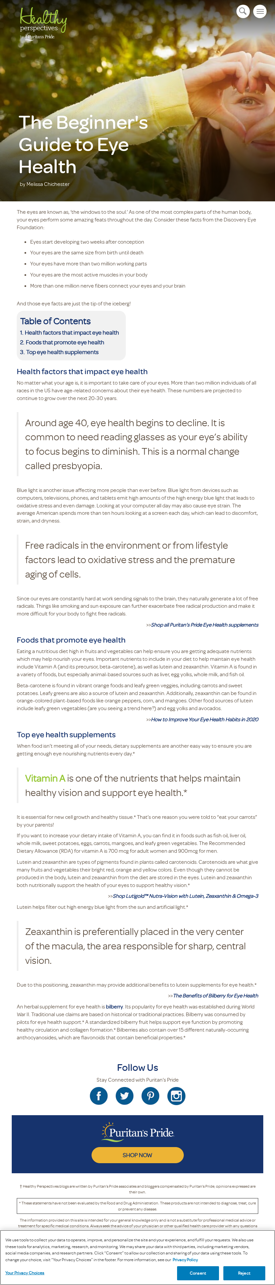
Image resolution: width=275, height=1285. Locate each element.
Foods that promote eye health (65, 342)
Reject (244, 1273)
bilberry (114, 1006)
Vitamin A (45, 778)
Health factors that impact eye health (72, 332)
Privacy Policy (185, 1259)
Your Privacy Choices (25, 1272)
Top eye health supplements (63, 351)
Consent (198, 1273)
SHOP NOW (137, 1154)
